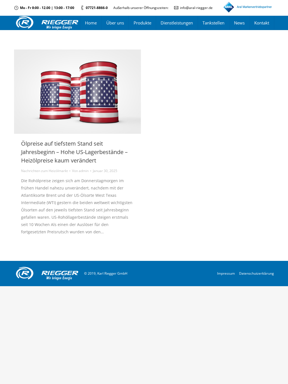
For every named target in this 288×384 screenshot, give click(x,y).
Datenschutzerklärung (256, 273)
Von (80, 170)
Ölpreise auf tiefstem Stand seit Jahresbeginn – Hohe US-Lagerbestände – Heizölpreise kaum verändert (74, 152)
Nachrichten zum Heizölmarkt (44, 170)
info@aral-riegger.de (196, 7)
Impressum (226, 273)
